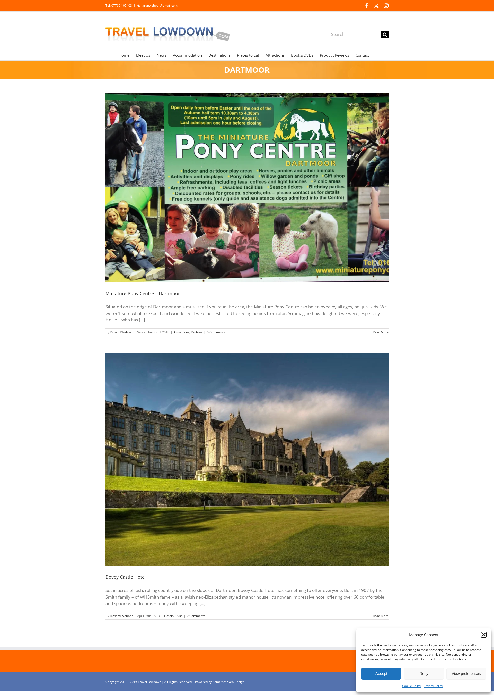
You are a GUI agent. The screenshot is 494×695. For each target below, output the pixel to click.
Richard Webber (121, 332)
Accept (381, 673)
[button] (483, 634)
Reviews (196, 332)
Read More (381, 332)
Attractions (181, 332)
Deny (423, 673)
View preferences (466, 673)
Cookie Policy (411, 686)
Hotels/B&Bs (173, 616)
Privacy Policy (433, 686)
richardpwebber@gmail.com (157, 5)
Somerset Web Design (228, 682)
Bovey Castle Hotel (125, 577)
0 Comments (216, 332)
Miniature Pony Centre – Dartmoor (142, 293)
